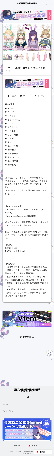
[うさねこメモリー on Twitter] (28, 396)
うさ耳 (11, 123)
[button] (43, 451)
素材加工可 (13, 161)
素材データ (13, 153)
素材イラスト (14, 146)
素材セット (13, 149)
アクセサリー (14, 127)
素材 (10, 142)
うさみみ (12, 116)
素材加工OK (13, 157)
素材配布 (12, 164)
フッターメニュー (9, 411)
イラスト (12, 131)
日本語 (17, 445)
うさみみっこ (14, 119)
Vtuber (11, 108)
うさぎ (11, 112)
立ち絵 (11, 138)
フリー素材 (13, 134)
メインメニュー (8, 404)
